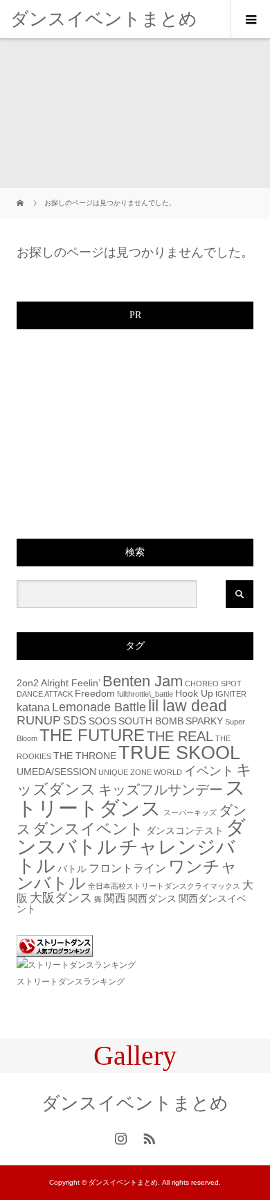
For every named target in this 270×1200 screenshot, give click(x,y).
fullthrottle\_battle (145, 694)
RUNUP (39, 720)
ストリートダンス (131, 797)
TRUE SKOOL (179, 752)
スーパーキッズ (190, 812)
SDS (75, 720)
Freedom (95, 693)
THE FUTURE (92, 735)
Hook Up (194, 693)
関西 (115, 898)
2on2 (28, 683)
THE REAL (180, 736)
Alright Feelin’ (70, 683)
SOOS (102, 721)
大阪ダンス (61, 897)
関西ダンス (152, 899)
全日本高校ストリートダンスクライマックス (164, 886)
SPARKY (204, 721)
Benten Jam (142, 681)
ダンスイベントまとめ (103, 18)
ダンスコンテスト (185, 831)
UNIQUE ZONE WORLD (140, 772)
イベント (209, 770)
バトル (72, 869)
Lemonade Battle (99, 706)
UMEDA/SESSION (56, 772)
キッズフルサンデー (160, 789)
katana (33, 707)
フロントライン (127, 868)
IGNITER (230, 694)
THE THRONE (84, 756)
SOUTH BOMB (150, 721)
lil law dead (187, 706)
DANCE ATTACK (45, 694)
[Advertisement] (120, 429)
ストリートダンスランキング (71, 981)
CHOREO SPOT (213, 683)
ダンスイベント (88, 828)
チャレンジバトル (126, 856)
